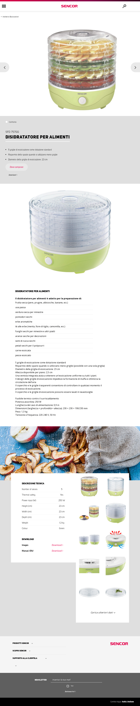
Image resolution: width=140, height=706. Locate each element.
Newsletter (41, 680)
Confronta (12, 122)
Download (12, 175)
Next (135, 67)
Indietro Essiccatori (11, 17)
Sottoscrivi (70, 691)
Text (72, 686)
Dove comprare (16, 167)
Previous (4, 67)
